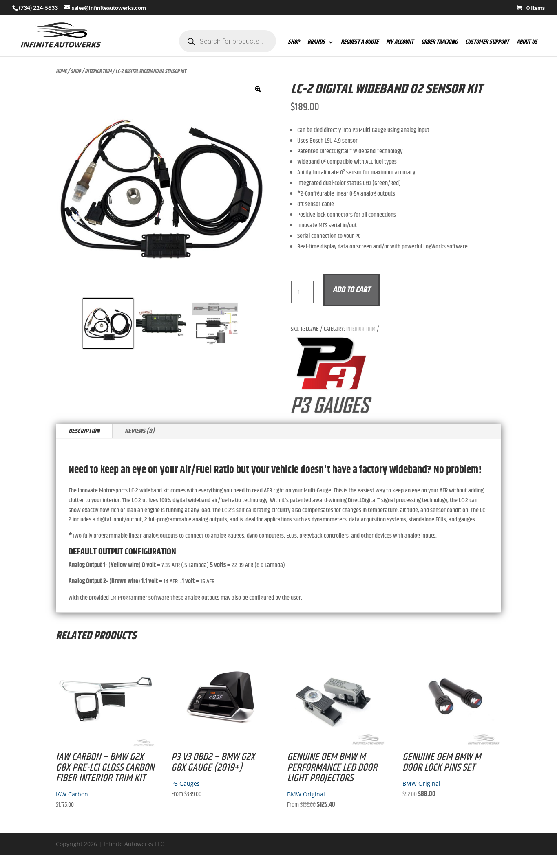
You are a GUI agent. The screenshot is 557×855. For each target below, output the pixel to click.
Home (61, 71)
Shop (294, 42)
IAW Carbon (72, 794)
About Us (527, 42)
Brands (316, 42)
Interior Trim (98, 71)
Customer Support (487, 42)
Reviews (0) (140, 431)
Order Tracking (439, 42)
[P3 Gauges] (331, 377)
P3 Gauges (185, 783)
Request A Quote (359, 42)
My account (399, 42)
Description (84, 431)
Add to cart (351, 290)
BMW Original (306, 794)
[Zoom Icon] (258, 89)
